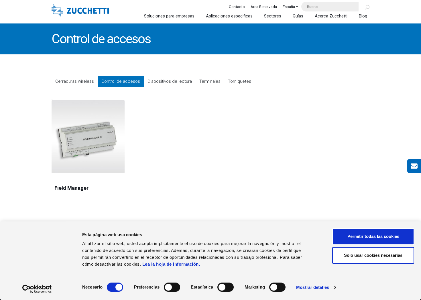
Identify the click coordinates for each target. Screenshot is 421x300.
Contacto (237, 6)
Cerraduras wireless (74, 81)
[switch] (172, 287)
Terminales (210, 81)
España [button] (289, 6)
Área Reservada (264, 6)
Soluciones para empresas (169, 16)
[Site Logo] (80, 11)
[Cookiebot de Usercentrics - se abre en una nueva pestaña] (37, 289)
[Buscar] (364, 6)
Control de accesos (120, 81)
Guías (298, 16)
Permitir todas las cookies (373, 236)
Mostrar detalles (312, 287)
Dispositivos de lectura (169, 81)
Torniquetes (239, 81)
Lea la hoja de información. (171, 264)
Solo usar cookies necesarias (373, 255)
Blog (363, 16)
